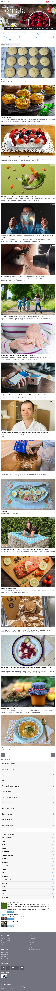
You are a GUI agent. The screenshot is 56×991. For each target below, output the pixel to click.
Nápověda (31, 940)
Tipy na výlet (43, 33)
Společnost (39, 37)
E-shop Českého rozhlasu (10, 902)
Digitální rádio (6, 775)
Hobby (16, 37)
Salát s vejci (4, 511)
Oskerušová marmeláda (8, 708)
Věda (46, 29)
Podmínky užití (18, 987)
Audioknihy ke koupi (8, 769)
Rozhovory (9, 29)
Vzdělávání (5, 40)
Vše (3, 33)
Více (52, 29)
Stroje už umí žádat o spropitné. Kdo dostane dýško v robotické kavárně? (23, 395)
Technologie (49, 37)
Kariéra (30, 945)
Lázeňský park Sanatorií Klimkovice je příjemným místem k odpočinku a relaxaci (25, 549)
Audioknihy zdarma (8, 764)
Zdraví (13, 40)
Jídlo (23, 37)
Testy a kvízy (6, 792)
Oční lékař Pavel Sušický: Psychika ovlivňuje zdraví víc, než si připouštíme (23, 276)
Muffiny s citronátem (7, 80)
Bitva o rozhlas (7, 814)
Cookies (3, 987)
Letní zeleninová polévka (8, 748)
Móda (30, 37)
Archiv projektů (7, 803)
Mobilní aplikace (5, 959)
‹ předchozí (3, 755)
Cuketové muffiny (6, 117)
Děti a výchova (6, 37)
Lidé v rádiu (32, 942)
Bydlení (24, 33)
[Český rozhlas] (5, 2)
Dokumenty (40, 29)
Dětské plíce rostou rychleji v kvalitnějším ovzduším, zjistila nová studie (23, 316)
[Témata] (28, 15)
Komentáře (18, 29)
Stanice (3, 942)
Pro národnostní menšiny (10, 786)
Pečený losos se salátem (8, 588)
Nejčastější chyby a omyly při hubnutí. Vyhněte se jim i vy (18, 196)
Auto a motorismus (14, 33)
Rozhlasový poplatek (34, 949)
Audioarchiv (4, 954)
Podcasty (3, 956)
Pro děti (4, 780)
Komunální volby (5, 940)
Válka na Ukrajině (5, 938)
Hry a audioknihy (28, 29)
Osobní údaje (10, 987)
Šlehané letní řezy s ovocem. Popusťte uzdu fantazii (16, 157)
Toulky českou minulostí (10, 797)
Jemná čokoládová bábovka (9, 472)
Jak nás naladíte (33, 938)
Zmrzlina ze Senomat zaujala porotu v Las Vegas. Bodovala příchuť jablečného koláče (27, 628)
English (25, 987)
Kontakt (31, 947)
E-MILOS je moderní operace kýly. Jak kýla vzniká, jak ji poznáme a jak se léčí (24, 432)
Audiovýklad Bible (8, 808)
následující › (53, 755)
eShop (3, 945)
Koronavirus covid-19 (9, 825)
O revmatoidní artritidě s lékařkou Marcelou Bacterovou (18, 355)
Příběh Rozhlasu (7, 819)
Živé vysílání (4, 952)
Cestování (33, 33)
